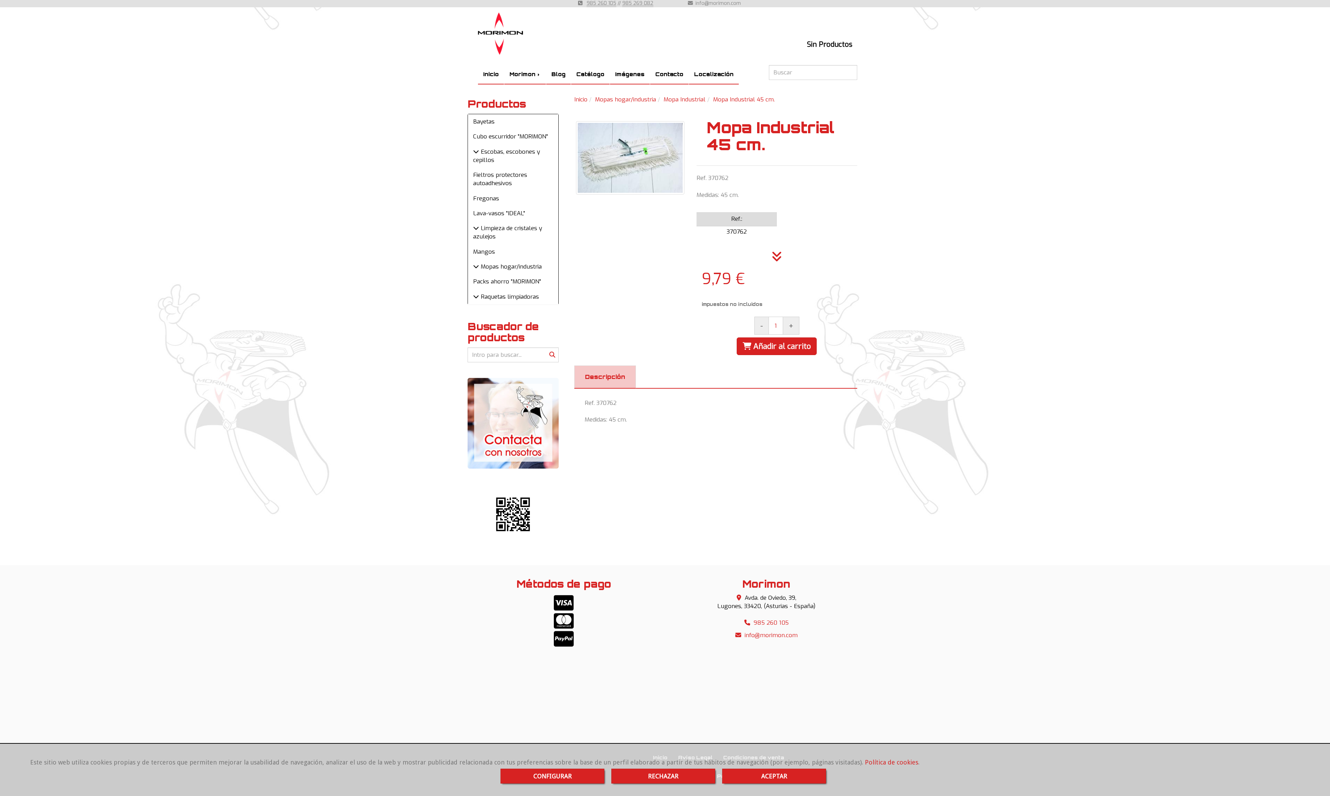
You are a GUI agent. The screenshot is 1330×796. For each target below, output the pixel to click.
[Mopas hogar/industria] (476, 267)
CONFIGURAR (552, 776)
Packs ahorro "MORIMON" (507, 282)
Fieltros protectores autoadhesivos (500, 179)
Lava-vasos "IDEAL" (499, 213)
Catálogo (590, 74)
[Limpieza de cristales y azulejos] (476, 228)
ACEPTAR (774, 776)
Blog (558, 74)
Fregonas (486, 198)
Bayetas (484, 122)
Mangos (484, 252)
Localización (714, 74)
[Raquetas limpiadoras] (476, 297)
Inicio (491, 74)
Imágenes (630, 74)
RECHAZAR (663, 776)
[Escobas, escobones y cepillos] (476, 152)
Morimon (523, 74)
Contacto (669, 74)
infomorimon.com (718, 3)
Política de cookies (891, 762)
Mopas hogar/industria (510, 267)
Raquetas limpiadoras (509, 297)
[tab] (605, 376)
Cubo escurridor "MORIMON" (510, 137)
